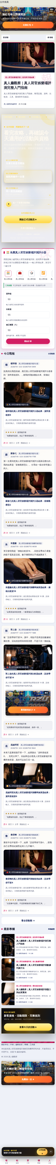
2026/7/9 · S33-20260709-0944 (23, 367)
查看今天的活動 (28, 1027)
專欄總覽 (51, 929)
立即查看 (42, 1151)
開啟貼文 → (25, 443)
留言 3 (12, 619)
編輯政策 (19, 1044)
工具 (28, 1161)
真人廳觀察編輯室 (10, 104)
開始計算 (28, 341)
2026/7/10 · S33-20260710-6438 (24, 546)
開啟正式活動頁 (28, 219)
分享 (17, 443)
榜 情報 (50, 37)
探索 (17, 1161)
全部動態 (51, 354)
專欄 (26, 1044)
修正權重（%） (12, 324)
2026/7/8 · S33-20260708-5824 (23, 748)
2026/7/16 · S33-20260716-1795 (23, 457)
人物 (49, 1161)
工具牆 (32, 1044)
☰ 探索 (5, 37)
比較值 (8, 309)
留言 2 (12, 443)
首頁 (6, 1161)
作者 (12, 1044)
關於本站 (4, 1044)
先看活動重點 (28, 228)
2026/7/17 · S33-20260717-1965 (23, 633)
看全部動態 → (28, 920)
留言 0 (12, 533)
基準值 (8, 294)
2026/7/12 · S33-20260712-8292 (23, 838)
